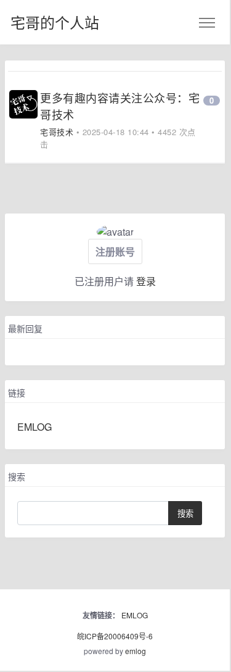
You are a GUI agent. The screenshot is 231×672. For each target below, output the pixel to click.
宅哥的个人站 (54, 22)
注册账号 (115, 251)
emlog (135, 650)
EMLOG (34, 427)
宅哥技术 (56, 132)
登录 (146, 281)
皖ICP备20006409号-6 (115, 636)
